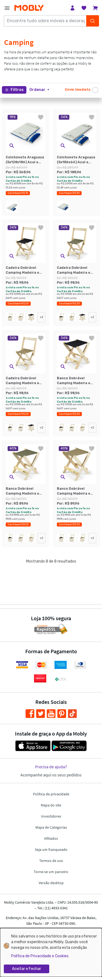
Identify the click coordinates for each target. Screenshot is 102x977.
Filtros (17, 89)
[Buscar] (92, 21)
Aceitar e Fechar (26, 968)
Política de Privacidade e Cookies (40, 956)
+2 (41, 317)
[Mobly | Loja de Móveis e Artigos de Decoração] (29, 8)
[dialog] (51, 952)
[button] (39, 90)
